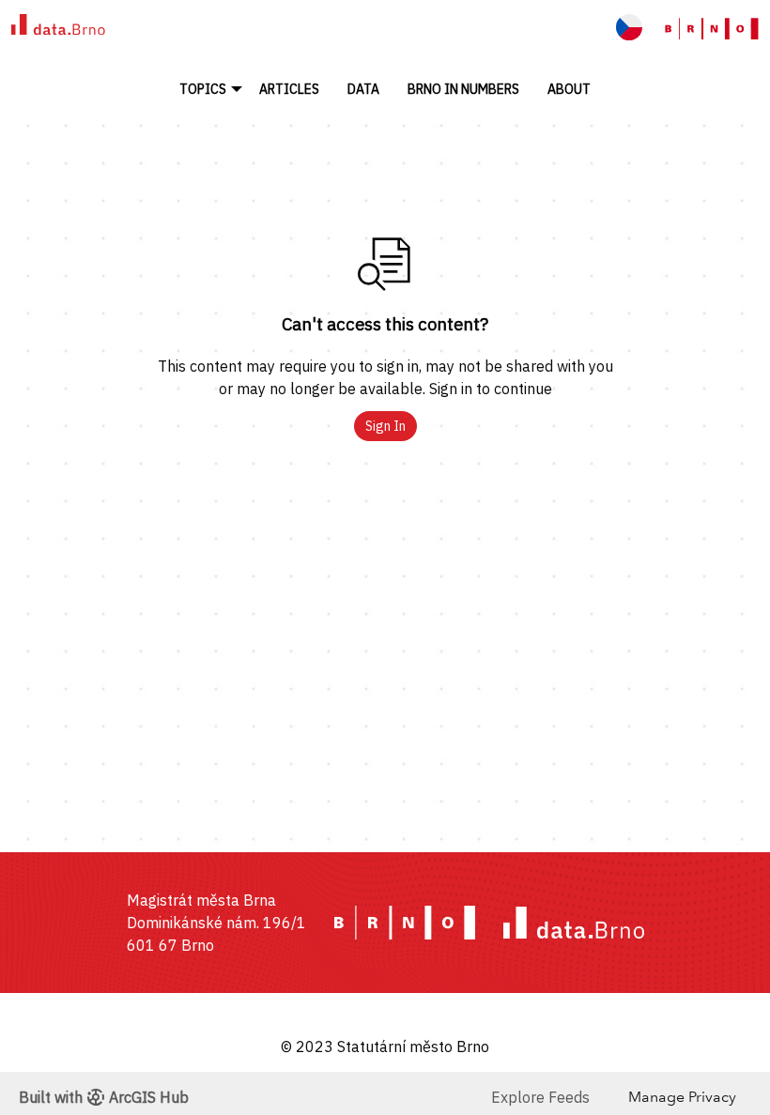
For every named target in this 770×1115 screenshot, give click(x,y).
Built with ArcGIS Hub (104, 1097)
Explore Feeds (540, 1097)
